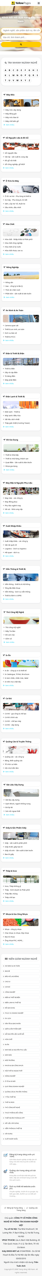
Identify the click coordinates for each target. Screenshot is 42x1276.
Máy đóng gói (11, 113)
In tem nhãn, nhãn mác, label (16, 678)
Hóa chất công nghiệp (13, 243)
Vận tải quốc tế (11, 545)
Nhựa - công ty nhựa (13, 929)
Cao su (7, 982)
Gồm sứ (8, 638)
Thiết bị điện (10, 368)
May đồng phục (11, 502)
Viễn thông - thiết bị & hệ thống (17, 584)
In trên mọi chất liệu (13, 682)
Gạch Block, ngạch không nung (17, 803)
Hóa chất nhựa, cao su (14, 250)
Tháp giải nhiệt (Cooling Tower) (17, 423)
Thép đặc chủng (11, 893)
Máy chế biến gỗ (12, 121)
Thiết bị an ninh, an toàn (14, 329)
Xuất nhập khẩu (13, 526)
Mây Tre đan (10, 631)
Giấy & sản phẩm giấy (16, 828)
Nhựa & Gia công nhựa (17, 914)
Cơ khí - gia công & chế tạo (15, 713)
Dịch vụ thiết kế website (22, 1187)
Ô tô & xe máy (12, 181)
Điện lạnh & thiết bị (15, 396)
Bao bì (7, 971)
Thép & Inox (11, 871)
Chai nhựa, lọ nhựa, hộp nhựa (17, 933)
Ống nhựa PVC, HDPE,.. (14, 940)
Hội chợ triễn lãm (12, 768)
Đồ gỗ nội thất (10, 160)
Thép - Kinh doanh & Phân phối (17, 890)
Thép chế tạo (10, 897)
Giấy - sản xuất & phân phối (16, 843)
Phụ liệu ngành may (13, 505)
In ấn (8, 655)
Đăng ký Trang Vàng (15, 1208)
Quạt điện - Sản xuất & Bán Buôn (18, 462)
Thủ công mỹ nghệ (15, 612)
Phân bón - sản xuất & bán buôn (18, 293)
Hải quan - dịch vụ (12, 552)
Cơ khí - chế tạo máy (13, 721)
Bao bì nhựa (10, 937)
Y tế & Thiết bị (10, 1097)
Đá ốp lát (9, 807)
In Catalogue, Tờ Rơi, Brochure (17, 674)
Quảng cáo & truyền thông (18, 741)
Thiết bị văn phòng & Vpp (15, 1118)
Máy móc (10, 94)
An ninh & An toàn (14, 310)
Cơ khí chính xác (11, 717)
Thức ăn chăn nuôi (12, 290)
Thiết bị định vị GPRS (13, 595)
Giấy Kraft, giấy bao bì (14, 847)
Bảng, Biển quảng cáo (13, 760)
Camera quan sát (11, 325)
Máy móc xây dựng (13, 110)
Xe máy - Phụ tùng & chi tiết (16, 200)
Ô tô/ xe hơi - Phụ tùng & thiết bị (18, 196)
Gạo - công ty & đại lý (14, 286)
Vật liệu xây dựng (15, 784)
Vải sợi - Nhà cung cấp (14, 509)
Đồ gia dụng (12, 440)
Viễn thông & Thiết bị (16, 569)
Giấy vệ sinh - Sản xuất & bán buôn (19, 850)
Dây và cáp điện (11, 372)
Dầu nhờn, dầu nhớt (13, 207)
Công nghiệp (10, 992)
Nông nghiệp (12, 267)
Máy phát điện (10, 380)
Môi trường (10, 1060)
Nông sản (9, 282)
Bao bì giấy (9, 854)
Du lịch (8, 1018)
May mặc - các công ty (14, 498)
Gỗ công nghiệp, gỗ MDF (15, 164)
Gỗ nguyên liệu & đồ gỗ (17, 138)
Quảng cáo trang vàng (22, 1171)
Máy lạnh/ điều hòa (12, 415)
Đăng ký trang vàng (22, 1155)
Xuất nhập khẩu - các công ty (16, 541)
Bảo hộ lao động (12, 976)
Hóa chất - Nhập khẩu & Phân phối (19, 239)
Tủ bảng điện (10, 376)
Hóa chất (10, 224)
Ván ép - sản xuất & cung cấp (16, 157)
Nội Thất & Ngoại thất (13, 1071)
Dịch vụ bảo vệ (11, 333)
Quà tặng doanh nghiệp (14, 1086)
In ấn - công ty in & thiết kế (15, 670)
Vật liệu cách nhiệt (12, 419)
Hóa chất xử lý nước (13, 247)
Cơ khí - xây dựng (12, 725)
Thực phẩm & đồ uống (14, 1113)
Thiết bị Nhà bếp (12, 455)
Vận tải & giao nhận (13, 1023)
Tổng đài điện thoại (12, 588)
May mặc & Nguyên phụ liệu (19, 483)
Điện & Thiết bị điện (15, 353)
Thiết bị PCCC (10, 337)
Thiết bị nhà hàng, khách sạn (16, 458)
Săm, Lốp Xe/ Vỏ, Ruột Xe (15, 203)
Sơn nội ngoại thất (12, 811)
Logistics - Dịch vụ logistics (15, 548)
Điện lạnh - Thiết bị (12, 412)
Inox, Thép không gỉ (13, 886)
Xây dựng (8, 1134)
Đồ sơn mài (10, 635)
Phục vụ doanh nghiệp (14, 1013)
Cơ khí (9, 698)
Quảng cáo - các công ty (14, 757)
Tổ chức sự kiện (11, 764)
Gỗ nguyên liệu (11, 153)
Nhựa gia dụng (11, 466)
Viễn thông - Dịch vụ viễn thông (17, 592)
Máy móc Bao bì (11, 117)
